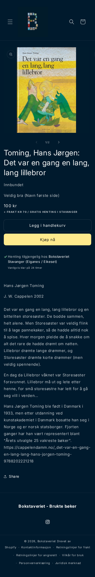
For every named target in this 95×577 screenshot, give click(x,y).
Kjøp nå (47, 239)
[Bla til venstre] (36, 142)
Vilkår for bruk (73, 555)
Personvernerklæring (34, 563)
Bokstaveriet (46, 541)
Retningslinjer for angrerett (36, 555)
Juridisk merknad (68, 563)
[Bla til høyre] (58, 142)
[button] (10, 21)
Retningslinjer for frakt (73, 547)
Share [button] (14, 476)
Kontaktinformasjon (36, 547)
